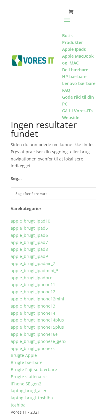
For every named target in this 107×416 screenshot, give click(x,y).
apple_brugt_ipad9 (29, 256)
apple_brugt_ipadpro (31, 278)
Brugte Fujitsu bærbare (34, 369)
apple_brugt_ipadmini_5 (35, 270)
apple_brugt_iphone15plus (37, 327)
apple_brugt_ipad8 (29, 249)
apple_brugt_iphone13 (33, 306)
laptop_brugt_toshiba (32, 398)
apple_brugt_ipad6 (29, 235)
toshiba (18, 405)
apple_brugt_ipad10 (30, 221)
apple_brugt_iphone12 (33, 291)
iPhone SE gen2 (26, 384)
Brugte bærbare (27, 362)
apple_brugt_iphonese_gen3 (39, 341)
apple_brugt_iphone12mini (37, 299)
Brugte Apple (24, 355)
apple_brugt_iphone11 (33, 284)
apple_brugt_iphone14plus (37, 320)
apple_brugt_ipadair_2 (33, 263)
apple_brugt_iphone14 (33, 313)
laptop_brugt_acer (29, 390)
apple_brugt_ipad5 (29, 228)
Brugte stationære (29, 376)
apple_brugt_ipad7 (29, 242)
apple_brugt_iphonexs (33, 348)
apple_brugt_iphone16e (34, 334)
